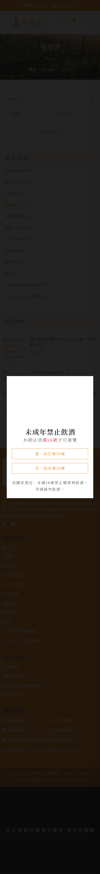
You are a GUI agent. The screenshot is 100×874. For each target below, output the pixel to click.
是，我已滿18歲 (50, 453)
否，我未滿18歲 (50, 468)
